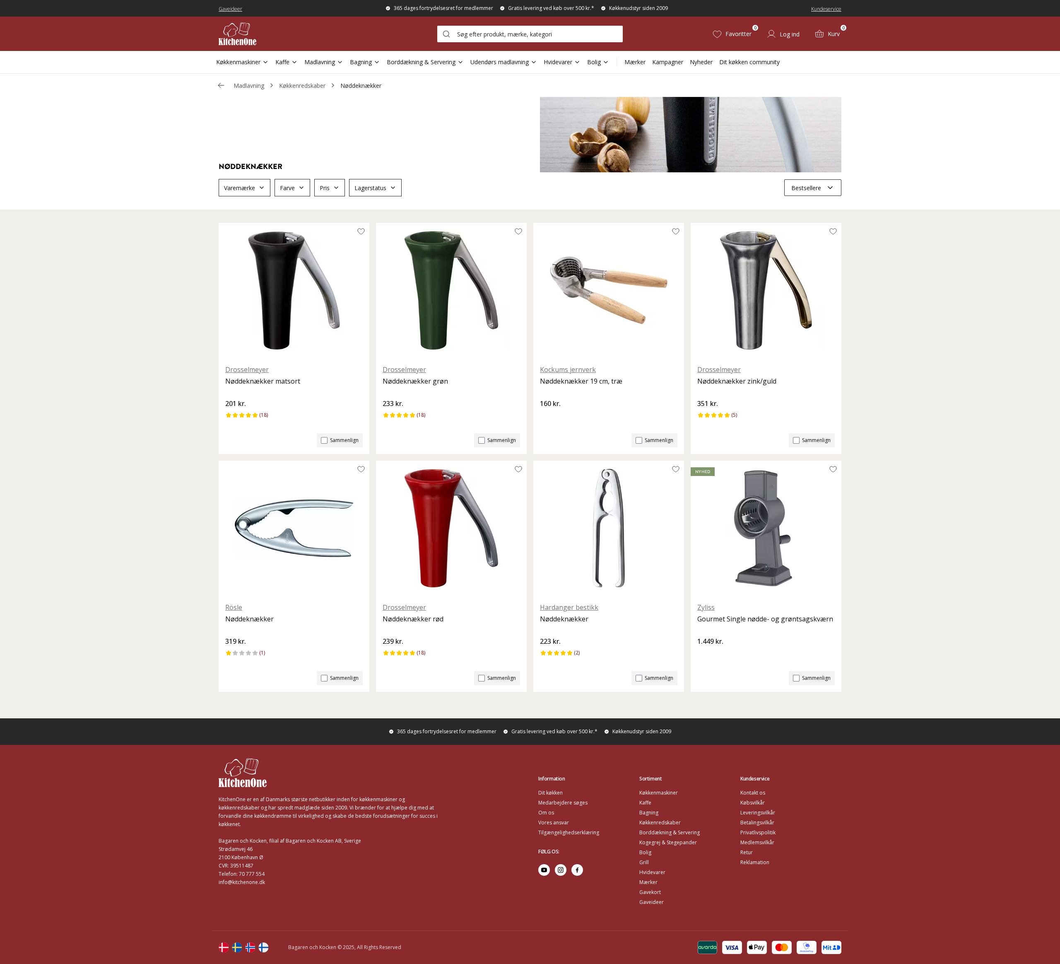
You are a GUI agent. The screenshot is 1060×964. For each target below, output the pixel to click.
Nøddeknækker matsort (262, 381)
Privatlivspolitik (758, 832)
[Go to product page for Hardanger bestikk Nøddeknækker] (608, 528)
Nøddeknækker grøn (415, 381)
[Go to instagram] (560, 870)
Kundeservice (826, 8)
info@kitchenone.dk (242, 882)
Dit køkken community (749, 62)
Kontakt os (752, 792)
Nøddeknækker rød (413, 618)
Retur (746, 852)
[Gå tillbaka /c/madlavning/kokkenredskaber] (221, 85)
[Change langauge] (224, 947)
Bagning (361, 62)
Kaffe (282, 62)
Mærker (635, 62)
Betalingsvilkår (757, 822)
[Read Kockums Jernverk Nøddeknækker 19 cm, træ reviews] (549, 417)
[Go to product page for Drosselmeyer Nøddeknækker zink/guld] (766, 290)
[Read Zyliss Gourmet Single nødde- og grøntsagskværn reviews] (706, 655)
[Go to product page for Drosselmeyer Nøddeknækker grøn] (451, 290)
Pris (325, 188)
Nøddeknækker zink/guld (736, 381)
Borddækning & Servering (421, 62)
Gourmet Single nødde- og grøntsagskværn (765, 618)
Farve (287, 188)
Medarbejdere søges (563, 802)
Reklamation (754, 862)
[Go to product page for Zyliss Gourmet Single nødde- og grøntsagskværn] (766, 528)
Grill (644, 862)
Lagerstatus (370, 188)
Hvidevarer (558, 62)
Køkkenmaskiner (238, 62)
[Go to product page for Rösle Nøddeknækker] (294, 528)
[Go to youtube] (544, 870)
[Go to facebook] (577, 870)
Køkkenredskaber (302, 85)
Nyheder (701, 62)
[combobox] (530, 34)
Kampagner (667, 62)
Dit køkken (550, 792)
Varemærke (239, 188)
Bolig (594, 62)
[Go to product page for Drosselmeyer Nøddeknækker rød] (451, 528)
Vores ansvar (553, 822)
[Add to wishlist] (361, 231)
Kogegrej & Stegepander (668, 842)
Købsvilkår (752, 802)
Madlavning (319, 62)
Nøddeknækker (360, 85)
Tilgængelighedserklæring (568, 832)
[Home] (237, 33)
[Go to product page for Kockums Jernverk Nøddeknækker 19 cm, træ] (608, 290)
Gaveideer (230, 8)
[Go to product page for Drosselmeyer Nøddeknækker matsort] (294, 290)
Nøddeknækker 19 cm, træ (581, 381)
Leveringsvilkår (757, 812)
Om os (546, 812)
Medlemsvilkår (757, 842)
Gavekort (650, 892)
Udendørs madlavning (499, 62)
